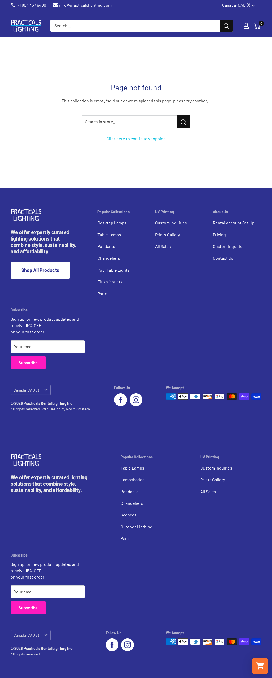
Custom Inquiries (171, 222)
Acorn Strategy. (78, 409)
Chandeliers (108, 257)
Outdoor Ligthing (136, 526)
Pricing (219, 234)
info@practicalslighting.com (85, 4)
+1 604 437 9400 (31, 4)
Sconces (129, 514)
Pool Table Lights (113, 269)
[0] (257, 26)
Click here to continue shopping (136, 138)
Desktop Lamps (111, 222)
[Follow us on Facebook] (120, 399)
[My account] (246, 26)
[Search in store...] (183, 121)
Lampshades (132, 479)
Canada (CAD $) (26, 390)
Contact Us (223, 257)
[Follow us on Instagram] (136, 399)
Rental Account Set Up (233, 222)
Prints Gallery (167, 234)
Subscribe (28, 362)
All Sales (163, 246)
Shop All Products (40, 270)
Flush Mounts (109, 281)
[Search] (226, 26)
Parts (102, 293)
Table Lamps (109, 234)
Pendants (106, 246)
